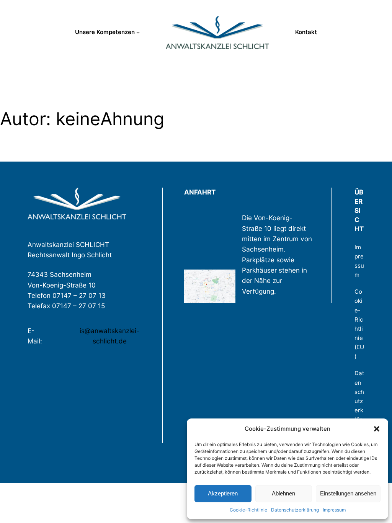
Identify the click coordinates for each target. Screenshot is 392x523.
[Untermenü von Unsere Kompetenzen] (138, 32)
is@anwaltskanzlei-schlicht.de (109, 336)
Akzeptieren (223, 493)
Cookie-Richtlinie (248, 510)
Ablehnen (283, 493)
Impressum (334, 510)
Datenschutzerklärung (295, 510)
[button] (377, 429)
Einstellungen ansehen (348, 493)
